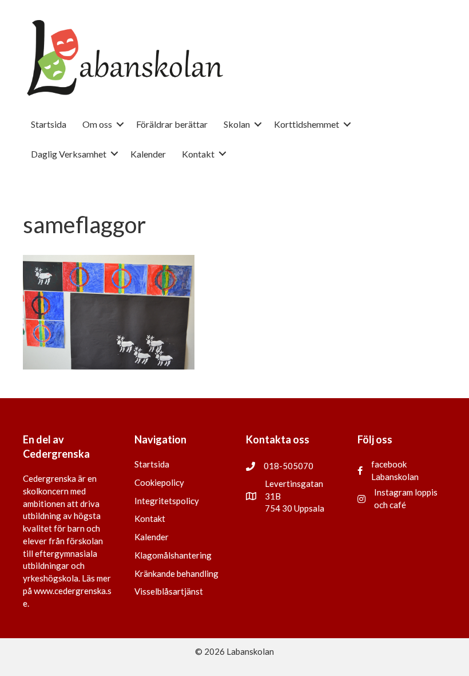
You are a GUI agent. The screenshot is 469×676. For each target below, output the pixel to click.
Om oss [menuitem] (97, 124)
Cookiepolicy (159, 482)
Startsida (151, 464)
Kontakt (149, 518)
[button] (120, 124)
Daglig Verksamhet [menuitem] (68, 153)
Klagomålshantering (173, 555)
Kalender (151, 537)
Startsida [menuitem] (48, 124)
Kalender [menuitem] (148, 153)
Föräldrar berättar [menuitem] (172, 124)
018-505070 (288, 466)
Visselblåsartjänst (168, 591)
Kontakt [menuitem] (198, 153)
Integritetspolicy (166, 501)
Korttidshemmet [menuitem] (306, 124)
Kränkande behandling (176, 573)
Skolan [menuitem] (237, 124)
